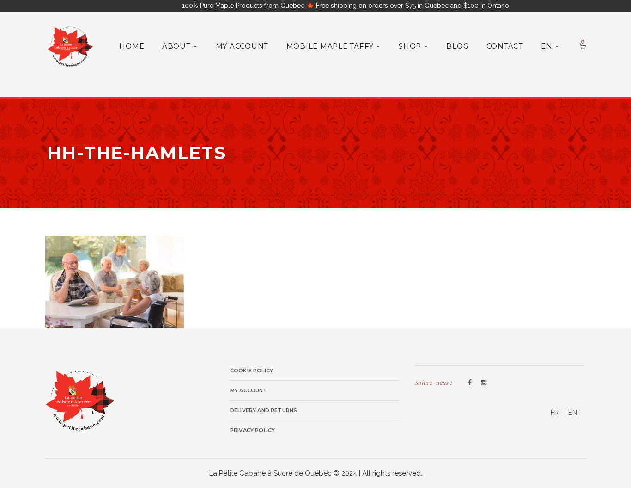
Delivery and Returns (263, 410)
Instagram (483, 383)
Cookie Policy (251, 370)
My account (248, 390)
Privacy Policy (252, 430)
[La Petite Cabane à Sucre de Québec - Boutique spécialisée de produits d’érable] (70, 45)
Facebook (469, 383)
